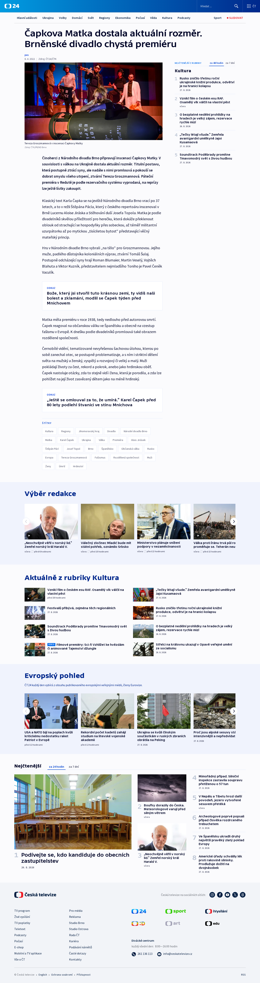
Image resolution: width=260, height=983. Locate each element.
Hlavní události (27, 18)
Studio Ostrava (78, 929)
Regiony (104, 18)
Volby (63, 18)
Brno (90, 448)
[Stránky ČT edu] (212, 923)
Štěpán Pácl (52, 448)
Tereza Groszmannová (74, 457)
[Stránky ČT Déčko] (138, 923)
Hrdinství (78, 466)
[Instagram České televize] (212, 895)
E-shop (19, 947)
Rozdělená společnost (126, 457)
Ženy (48, 466)
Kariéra (74, 941)
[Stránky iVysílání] (216, 911)
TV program (22, 910)
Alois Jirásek (138, 440)
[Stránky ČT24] (139, 911)
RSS (243, 974)
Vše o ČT (19, 959)
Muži (149, 457)
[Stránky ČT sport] (175, 911)
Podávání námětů (80, 947)
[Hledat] (236, 6)
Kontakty (75, 959)
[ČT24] (12, 6)
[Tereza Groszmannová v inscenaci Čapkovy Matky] (94, 101)
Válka (102, 440)
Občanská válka (130, 448)
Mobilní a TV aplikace (28, 953)
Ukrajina (48, 18)
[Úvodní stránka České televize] (35, 895)
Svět (91, 18)
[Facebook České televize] (220, 895)
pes (27, 55)
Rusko (150, 448)
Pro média (75, 910)
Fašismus (100, 457)
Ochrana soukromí (62, 974)
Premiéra (118, 440)
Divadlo (111, 431)
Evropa (49, 457)
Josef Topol (73, 448)
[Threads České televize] (243, 895)
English (43, 974)
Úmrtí (62, 466)
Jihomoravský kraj (89, 431)
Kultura (167, 18)
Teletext (20, 929)
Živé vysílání (22, 917)
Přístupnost (83, 974)
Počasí (140, 18)
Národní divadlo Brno (135, 431)
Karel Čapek (67, 440)
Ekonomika (123, 18)
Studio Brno (77, 923)
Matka (48, 440)
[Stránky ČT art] (172, 923)
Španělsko (107, 448)
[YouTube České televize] (227, 895)
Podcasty (184, 18)
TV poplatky (22, 923)
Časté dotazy (77, 953)
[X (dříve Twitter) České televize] (235, 895)
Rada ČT (74, 935)
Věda (153, 18)
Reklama (75, 917)
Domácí (77, 18)
